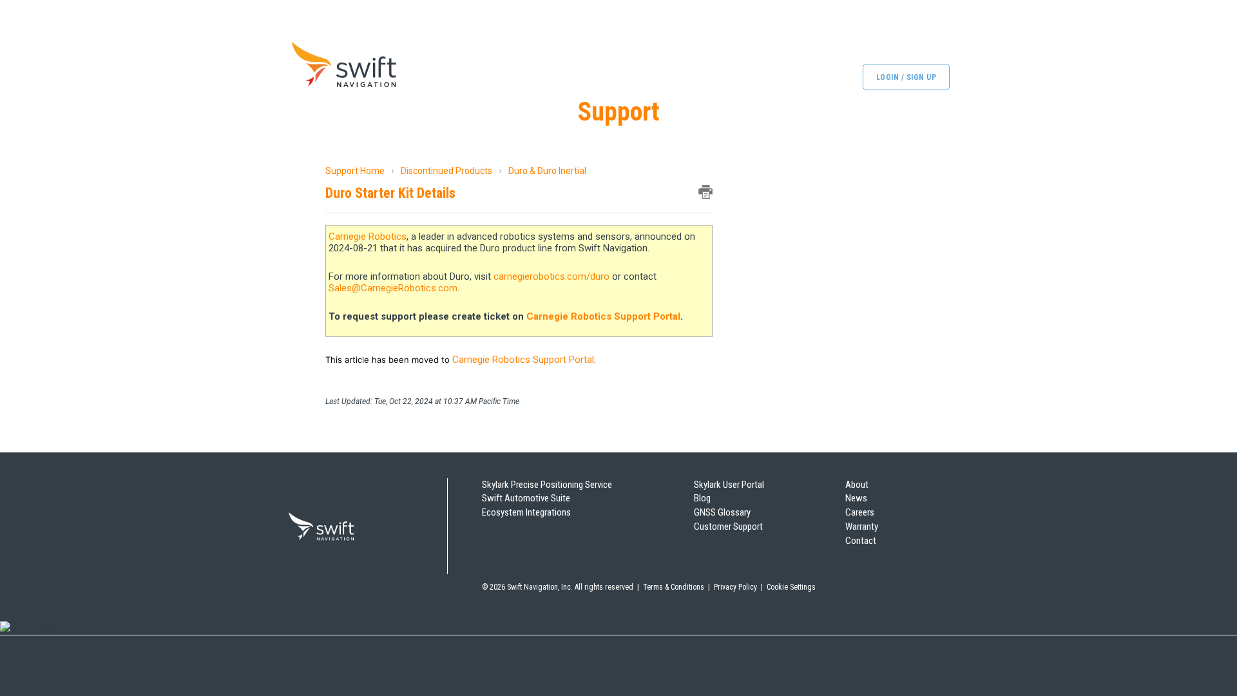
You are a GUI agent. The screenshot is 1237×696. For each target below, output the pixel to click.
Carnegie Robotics (368, 236)
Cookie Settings (791, 587)
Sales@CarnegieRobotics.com (393, 288)
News (856, 498)
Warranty (861, 526)
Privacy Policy (735, 587)
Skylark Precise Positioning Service (547, 484)
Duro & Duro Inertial (547, 171)
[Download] (594, 178)
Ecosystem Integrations (526, 512)
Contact (860, 540)
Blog (702, 498)
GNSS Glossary (722, 512)
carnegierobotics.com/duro (551, 276)
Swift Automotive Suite (526, 498)
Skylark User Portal (729, 484)
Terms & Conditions (673, 587)
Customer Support (728, 526)
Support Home (355, 171)
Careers (859, 512)
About (856, 484)
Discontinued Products (446, 171)
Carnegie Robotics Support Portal (603, 316)
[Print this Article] (705, 192)
